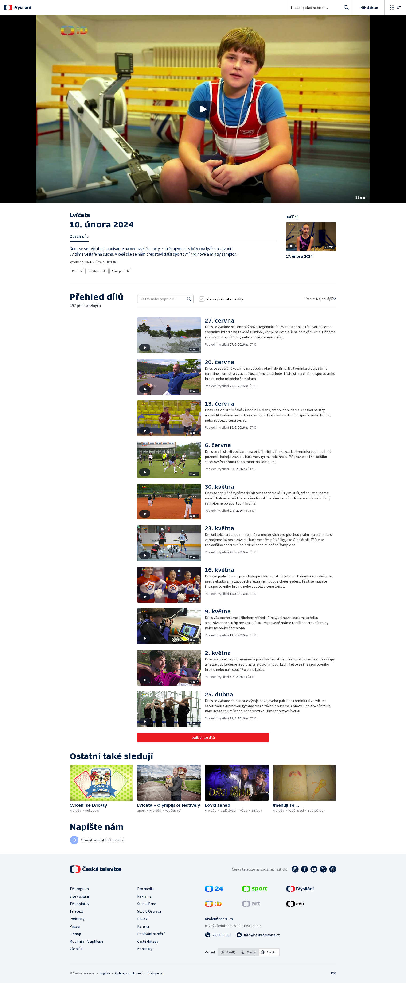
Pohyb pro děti (97, 271)
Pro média (145, 888)
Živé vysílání (79, 896)
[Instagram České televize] (295, 869)
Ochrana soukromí (128, 973)
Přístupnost (155, 973)
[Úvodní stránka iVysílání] (22, 7)
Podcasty (77, 918)
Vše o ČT (76, 948)
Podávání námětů (151, 933)
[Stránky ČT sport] (254, 890)
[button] (203, 109)
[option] (228, 952)
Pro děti (77, 271)
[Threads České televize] (332, 869)
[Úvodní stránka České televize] (96, 869)
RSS (334, 973)
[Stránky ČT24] (214, 890)
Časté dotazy (147, 941)
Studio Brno (146, 903)
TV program (79, 888)
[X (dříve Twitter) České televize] (323, 869)
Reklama (144, 896)
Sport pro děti (120, 271)
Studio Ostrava (149, 911)
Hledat (346, 7)
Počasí (75, 926)
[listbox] (249, 952)
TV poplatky (79, 903)
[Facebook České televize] (304, 869)
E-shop (75, 933)
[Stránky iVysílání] (300, 890)
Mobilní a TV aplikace (86, 941)
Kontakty (144, 948)
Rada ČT (143, 918)
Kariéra (143, 926)
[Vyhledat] (189, 299)
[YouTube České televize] (314, 869)
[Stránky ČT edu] (295, 905)
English (105, 973)
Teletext (76, 911)
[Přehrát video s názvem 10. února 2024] (203, 109)
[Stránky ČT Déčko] (213, 905)
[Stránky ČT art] (251, 905)
